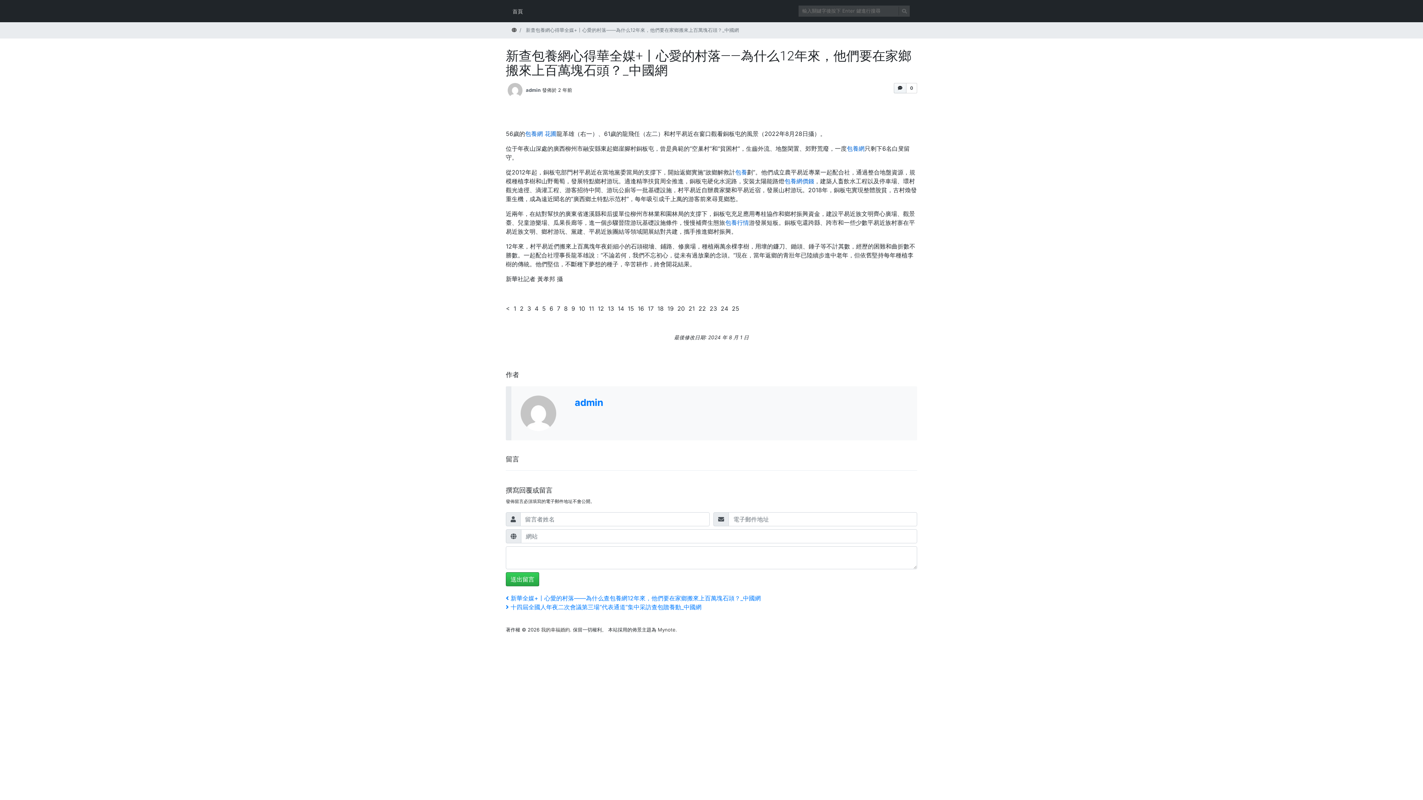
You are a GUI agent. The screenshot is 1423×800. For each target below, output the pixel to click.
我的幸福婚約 (555, 630)
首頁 (518, 11)
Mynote (667, 630)
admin (533, 90)
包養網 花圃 (541, 133)
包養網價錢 (799, 181)
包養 (741, 172)
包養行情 (737, 222)
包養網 (856, 148)
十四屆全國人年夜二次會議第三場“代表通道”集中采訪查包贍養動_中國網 (605, 607)
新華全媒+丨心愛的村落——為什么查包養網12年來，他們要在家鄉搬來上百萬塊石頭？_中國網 (635, 598)
